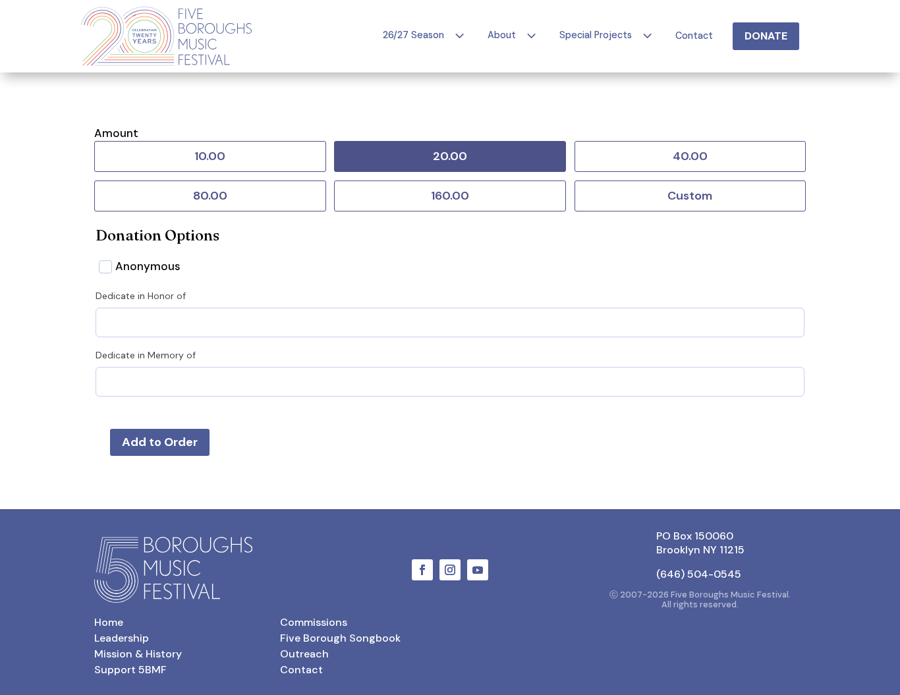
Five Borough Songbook (340, 638)
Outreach (304, 654)
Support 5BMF (130, 670)
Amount (116, 133)
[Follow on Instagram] (450, 569)
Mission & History (138, 654)
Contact (301, 670)
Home (108, 622)
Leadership (121, 638)
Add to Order (160, 442)
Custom (689, 196)
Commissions (313, 622)
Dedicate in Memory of (146, 355)
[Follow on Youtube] (477, 569)
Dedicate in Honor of (141, 296)
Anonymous (148, 266)
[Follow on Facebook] (422, 569)
